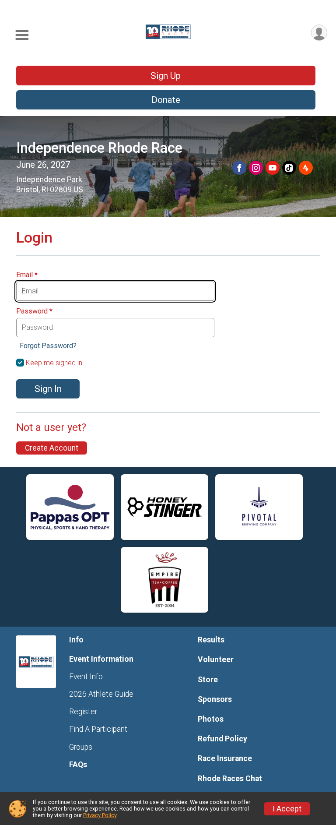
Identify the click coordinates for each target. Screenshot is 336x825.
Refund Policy (222, 738)
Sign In (48, 389)
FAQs (78, 764)
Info (76, 639)
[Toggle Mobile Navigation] (22, 35)
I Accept (287, 808)
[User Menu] (319, 33)
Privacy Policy (99, 815)
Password (34, 311)
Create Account (51, 448)
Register (83, 711)
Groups (80, 747)
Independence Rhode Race (99, 148)
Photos (211, 719)
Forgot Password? (48, 346)
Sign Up (165, 76)
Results (211, 639)
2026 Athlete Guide (101, 694)
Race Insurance (225, 758)
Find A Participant (98, 729)
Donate (165, 100)
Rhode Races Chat (230, 778)
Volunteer (216, 659)
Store (208, 679)
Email (27, 275)
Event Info (86, 676)
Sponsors (215, 699)
